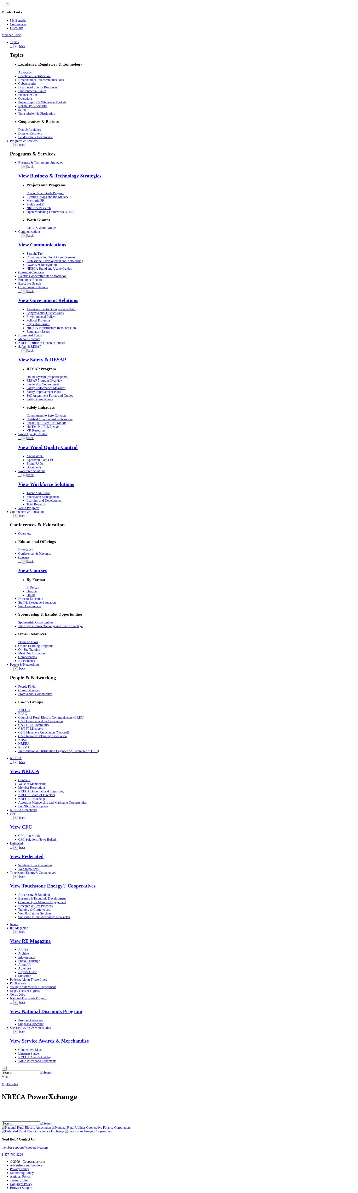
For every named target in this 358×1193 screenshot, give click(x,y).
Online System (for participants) (47, 377)
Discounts (16, 28)
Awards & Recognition (42, 264)
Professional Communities (35, 694)
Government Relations (33, 287)
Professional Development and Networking (55, 261)
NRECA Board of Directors (36, 795)
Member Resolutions (31, 787)
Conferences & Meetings (34, 553)
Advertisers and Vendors (26, 1165)
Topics (14, 42)
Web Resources (28, 869)
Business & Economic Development (42, 898)
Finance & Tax (28, 95)
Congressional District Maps (45, 313)
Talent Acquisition (38, 493)
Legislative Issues (38, 324)
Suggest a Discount (31, 1024)
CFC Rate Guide (29, 835)
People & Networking (24, 664)
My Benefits (18, 20)
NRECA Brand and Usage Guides (49, 268)
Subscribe (24, 976)
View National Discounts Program (46, 1011)
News (14, 924)
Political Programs (38, 320)
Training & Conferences (34, 909)
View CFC (21, 827)
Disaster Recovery (30, 133)
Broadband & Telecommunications (41, 80)
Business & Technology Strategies (40, 162)
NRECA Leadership (31, 799)
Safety (22, 109)
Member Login (11, 35)
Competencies (27, 657)
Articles (23, 949)
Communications (29, 231)
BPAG (22, 713)
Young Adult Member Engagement (33, 987)
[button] (46, 1072)
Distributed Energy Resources (37, 87)
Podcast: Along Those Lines (28, 979)
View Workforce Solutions (46, 484)
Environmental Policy (41, 316)
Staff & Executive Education (37, 602)
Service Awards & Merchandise (30, 1027)
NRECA (16, 758)
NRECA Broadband (23, 810)
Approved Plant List (40, 460)
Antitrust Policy (20, 1176)
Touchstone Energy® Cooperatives (33, 872)
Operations (25, 98)
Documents (34, 467)
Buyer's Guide (27, 972)
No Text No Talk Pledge (43, 426)
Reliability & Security (32, 106)
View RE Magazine (30, 941)
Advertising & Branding (34, 894)
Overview (24, 533)
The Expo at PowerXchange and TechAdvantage (50, 626)
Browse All (25, 549)
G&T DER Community (33, 725)
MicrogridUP (35, 200)
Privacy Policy (19, 1169)
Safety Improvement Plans (44, 392)
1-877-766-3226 (12, 1154)
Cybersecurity (27, 83)
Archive (23, 953)
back (22, 46)
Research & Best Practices (35, 906)
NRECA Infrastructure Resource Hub (51, 328)
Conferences (18, 24)
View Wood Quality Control (48, 447)
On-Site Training (29, 649)
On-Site (32, 591)
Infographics (26, 957)
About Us (24, 964)
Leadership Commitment (43, 384)
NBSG (22, 740)
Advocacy (25, 72)
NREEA (24, 743)
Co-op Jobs (17, 994)
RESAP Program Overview (45, 380)
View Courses (32, 570)
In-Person (33, 587)
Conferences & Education (27, 511)
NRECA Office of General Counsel (41, 343)
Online (31, 595)
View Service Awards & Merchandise (49, 1041)
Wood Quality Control (32, 434)
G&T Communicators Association (40, 721)
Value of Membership (32, 784)
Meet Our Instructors (31, 653)
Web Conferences (29, 606)
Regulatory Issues (38, 331)
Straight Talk (35, 253)
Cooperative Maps (30, 1049)
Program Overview (30, 1020)
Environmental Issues (32, 91)
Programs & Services (23, 141)
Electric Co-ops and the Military (47, 197)
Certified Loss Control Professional (50, 419)
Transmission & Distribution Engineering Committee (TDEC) (58, 751)
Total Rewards (36, 504)
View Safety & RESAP (42, 359)
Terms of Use (19, 1180)
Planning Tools (28, 642)
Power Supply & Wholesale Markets (42, 102)
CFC (13, 813)
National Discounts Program (28, 998)
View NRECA (24, 771)
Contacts (24, 780)
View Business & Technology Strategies (59, 175)
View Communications (42, 244)
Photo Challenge (29, 961)
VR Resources (36, 430)
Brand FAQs (35, 463)
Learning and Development (44, 500)
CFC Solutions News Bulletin (37, 839)
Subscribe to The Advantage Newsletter (44, 917)
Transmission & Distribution (36, 113)
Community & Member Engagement (42, 902)
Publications (18, 983)
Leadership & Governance (35, 137)
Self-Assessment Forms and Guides (50, 395)
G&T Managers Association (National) (43, 732)
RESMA (24, 747)
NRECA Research (39, 208)
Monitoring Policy (22, 1173)
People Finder (27, 686)
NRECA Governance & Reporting (41, 791)
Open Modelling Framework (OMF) (50, 212)
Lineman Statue (28, 1053)
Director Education (30, 598)
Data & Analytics (29, 129)
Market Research (29, 339)
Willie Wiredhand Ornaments (37, 1061)
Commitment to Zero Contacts (46, 415)
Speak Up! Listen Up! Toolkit (46, 423)
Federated (16, 843)
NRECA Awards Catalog (34, 1057)
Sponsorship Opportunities (35, 622)
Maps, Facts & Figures (25, 991)
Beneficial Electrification (34, 76)
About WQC (35, 456)
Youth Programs (28, 508)
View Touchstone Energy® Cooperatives (53, 886)
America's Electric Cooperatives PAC (51, 309)
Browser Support (21, 1187)
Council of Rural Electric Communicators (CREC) (51, 717)
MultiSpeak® (35, 204)
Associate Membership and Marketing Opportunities (52, 802)
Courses (23, 557)
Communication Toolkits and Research (52, 257)
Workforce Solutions (31, 471)
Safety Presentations (40, 399)
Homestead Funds (30, 335)
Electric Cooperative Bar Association (42, 276)
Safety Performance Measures (46, 388)
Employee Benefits (30, 279)
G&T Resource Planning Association (42, 736)
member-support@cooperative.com (25, 1147)
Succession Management (43, 497)
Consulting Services (31, 272)
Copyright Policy (21, 1184)
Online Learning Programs (35, 646)
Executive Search (29, 283)
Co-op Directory (29, 690)
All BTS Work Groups (41, 228)
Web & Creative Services (34, 913)
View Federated (27, 856)
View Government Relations (48, 300)
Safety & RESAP (29, 346)
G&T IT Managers (30, 728)
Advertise (24, 968)
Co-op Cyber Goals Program (45, 193)
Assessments (26, 661)
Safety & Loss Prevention (35, 865)
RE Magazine (19, 928)
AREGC (24, 710)
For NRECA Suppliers (33, 806)
